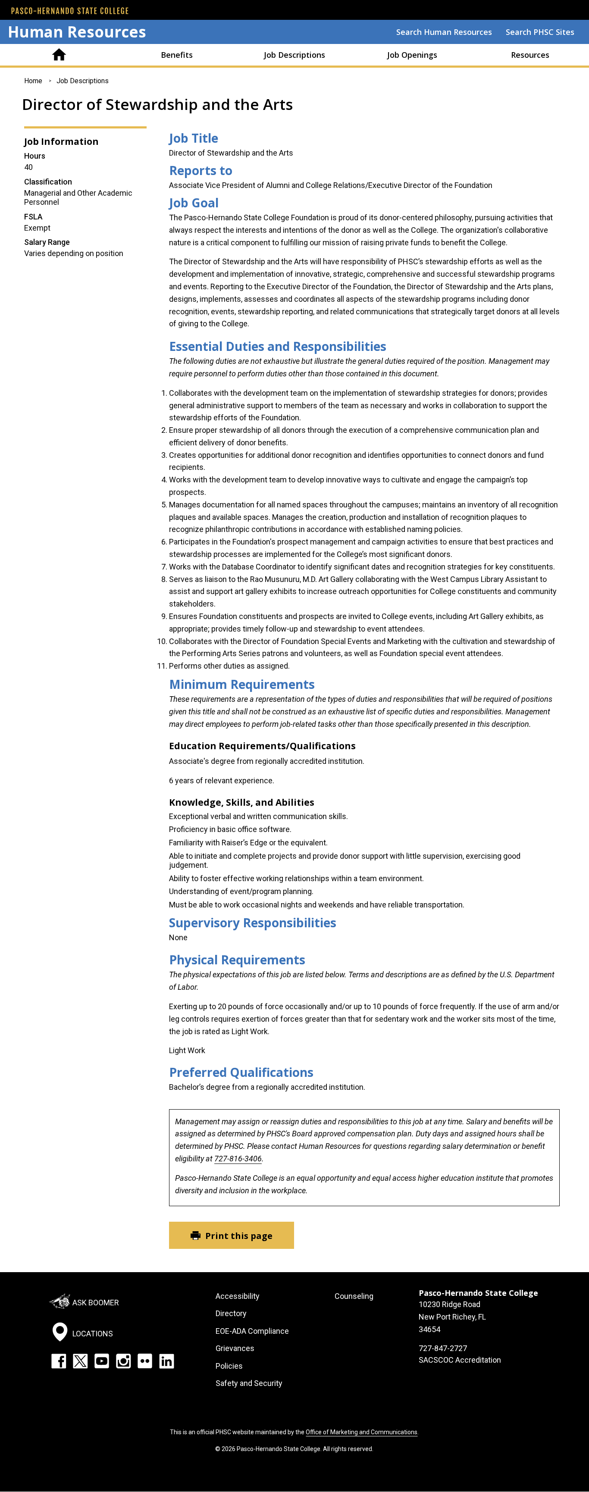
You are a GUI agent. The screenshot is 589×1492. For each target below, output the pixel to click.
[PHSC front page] (70, 10)
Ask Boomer (95, 1302)
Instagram (123, 1361)
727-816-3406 (238, 1158)
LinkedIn (166, 1361)
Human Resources (77, 32)
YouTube (102, 1361)
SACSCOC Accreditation (460, 1359)
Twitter (80, 1361)
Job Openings (412, 55)
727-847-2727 (443, 1348)
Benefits (177, 55)
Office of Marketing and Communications (361, 1432)
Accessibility (238, 1296)
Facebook (58, 1361)
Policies (229, 1365)
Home (59, 55)
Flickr (145, 1361)
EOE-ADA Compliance (252, 1331)
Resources (530, 55)
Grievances (235, 1348)
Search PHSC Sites (540, 32)
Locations (92, 1333)
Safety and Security (249, 1383)
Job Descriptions (294, 55)
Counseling (354, 1296)
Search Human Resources (444, 32)
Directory (231, 1313)
